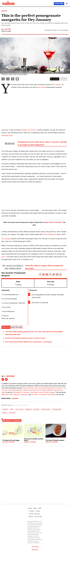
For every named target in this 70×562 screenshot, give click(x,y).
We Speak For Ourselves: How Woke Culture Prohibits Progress (34, 392)
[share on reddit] (60, 274)
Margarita (29, 409)
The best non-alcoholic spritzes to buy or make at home (25, 338)
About (35, 508)
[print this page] (43, 274)
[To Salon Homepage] (8, 3)
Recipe (4, 413)
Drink (11, 409)
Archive (30, 516)
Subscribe (59, 3)
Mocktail (36, 409)
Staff (39, 508)
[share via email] (47, 274)
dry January (57, 84)
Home (30, 508)
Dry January (6, 239)
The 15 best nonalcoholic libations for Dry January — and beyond (28, 342)
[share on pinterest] (40, 274)
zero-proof (41, 87)
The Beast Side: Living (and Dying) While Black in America (42, 388)
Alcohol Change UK (49, 234)
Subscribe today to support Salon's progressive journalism (44, 266)
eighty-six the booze (29, 130)
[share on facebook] (50, 274)
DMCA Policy (35, 549)
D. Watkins (7, 29)
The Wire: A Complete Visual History (43, 394)
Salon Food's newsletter (53, 222)
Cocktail (5, 409)
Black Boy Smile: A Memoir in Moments (14, 394)
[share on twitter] (53, 274)
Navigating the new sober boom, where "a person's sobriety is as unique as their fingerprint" (42, 143)
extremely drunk (6, 135)
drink (3, 257)
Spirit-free (12, 413)
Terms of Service (34, 514)
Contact (31, 511)
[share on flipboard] (57, 274)
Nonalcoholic (45, 409)
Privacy (37, 511)
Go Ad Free (38, 516)
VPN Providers (35, 546)
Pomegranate (56, 409)
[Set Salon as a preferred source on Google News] (54, 78)
